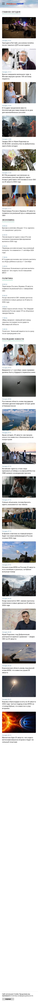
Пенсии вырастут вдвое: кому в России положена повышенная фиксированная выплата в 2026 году (16, 238)
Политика (7, 278)
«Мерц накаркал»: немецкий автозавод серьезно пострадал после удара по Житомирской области (16, 321)
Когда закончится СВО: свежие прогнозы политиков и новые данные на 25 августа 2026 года (17, 299)
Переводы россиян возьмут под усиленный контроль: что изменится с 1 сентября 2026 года (18, 249)
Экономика (8, 220)
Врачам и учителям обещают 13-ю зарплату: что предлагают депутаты (18, 228)
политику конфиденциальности (22, 996)
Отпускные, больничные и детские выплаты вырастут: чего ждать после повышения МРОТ (18, 270)
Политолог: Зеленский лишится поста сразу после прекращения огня (18, 331)
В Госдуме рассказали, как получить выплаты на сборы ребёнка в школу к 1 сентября (19, 260)
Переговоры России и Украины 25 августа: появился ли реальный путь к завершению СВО (17, 288)
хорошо (8, 999)
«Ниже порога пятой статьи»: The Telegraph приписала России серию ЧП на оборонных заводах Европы (18, 310)
